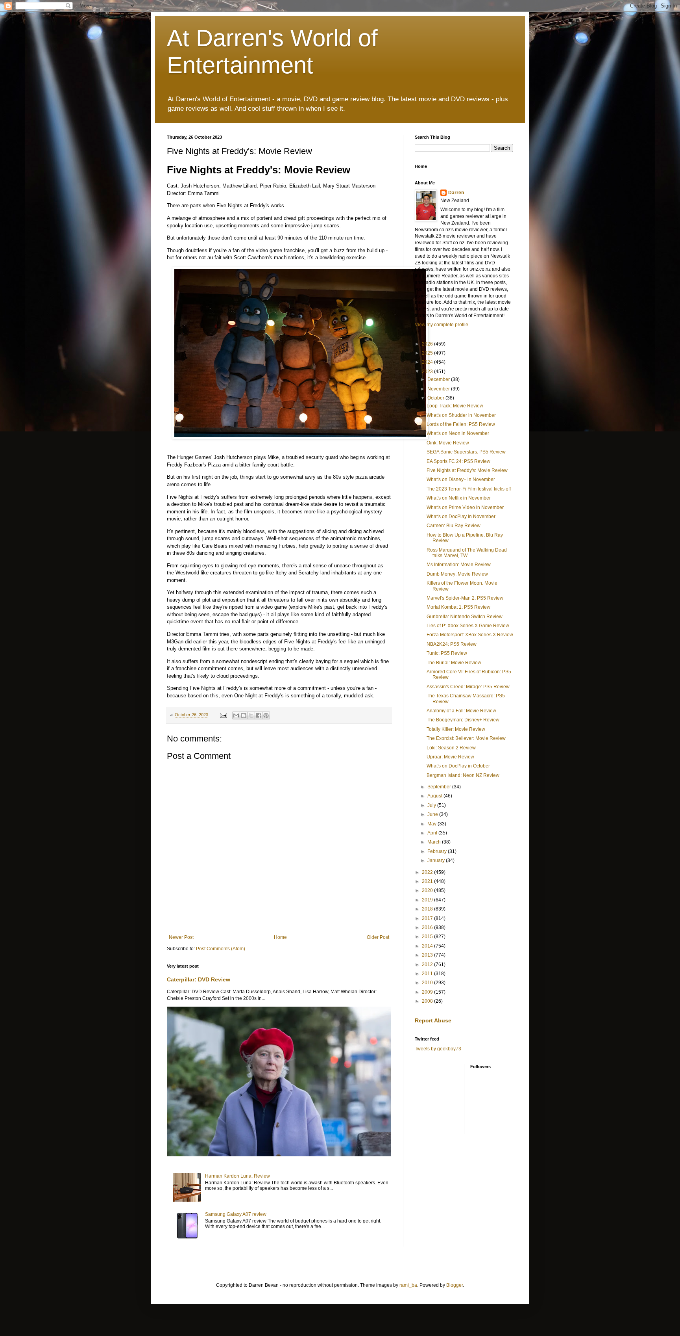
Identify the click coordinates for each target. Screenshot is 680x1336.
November (439, 389)
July (432, 805)
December (439, 379)
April (432, 833)
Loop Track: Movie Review (455, 406)
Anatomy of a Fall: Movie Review (461, 711)
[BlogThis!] (244, 715)
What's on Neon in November (458, 433)
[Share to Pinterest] (266, 715)
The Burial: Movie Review (454, 662)
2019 (428, 900)
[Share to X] (251, 715)
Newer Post (181, 937)
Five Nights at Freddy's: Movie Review (467, 470)
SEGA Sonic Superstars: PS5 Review (466, 452)
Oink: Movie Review (448, 443)
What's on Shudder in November (461, 415)
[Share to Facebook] (258, 715)
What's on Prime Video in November (465, 507)
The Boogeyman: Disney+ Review (463, 720)
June (433, 814)
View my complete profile (441, 324)
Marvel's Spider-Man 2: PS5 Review (465, 598)
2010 (428, 982)
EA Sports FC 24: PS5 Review (458, 461)
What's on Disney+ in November (461, 479)
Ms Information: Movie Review (459, 564)
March (434, 842)
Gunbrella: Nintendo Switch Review (465, 616)
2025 (428, 353)
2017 (428, 918)
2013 (428, 955)
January (436, 860)
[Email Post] (223, 714)
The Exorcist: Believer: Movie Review (466, 738)
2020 (428, 890)
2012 (428, 964)
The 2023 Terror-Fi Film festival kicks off (469, 489)
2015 (428, 936)
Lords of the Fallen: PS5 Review (461, 424)
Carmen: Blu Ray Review (453, 525)
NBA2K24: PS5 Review (452, 644)
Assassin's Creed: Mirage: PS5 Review (468, 686)
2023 (428, 371)
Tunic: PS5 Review (447, 653)
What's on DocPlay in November (461, 516)
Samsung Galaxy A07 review (235, 1214)
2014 (428, 946)
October (436, 398)
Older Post (378, 937)
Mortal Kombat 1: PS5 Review (458, 607)
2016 (428, 927)
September (439, 787)
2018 (428, 909)
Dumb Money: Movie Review (457, 574)
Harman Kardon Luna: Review (237, 1176)
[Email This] (236, 715)
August (435, 796)
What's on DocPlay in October (458, 766)
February (437, 851)
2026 (428, 344)
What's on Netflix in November (459, 498)
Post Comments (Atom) (220, 948)
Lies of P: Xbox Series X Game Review (468, 625)
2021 (428, 881)
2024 (428, 362)
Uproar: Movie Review (450, 757)
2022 (428, 872)
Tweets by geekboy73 (438, 1049)
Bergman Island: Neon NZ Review (463, 775)
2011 (428, 973)
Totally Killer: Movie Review (456, 729)
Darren (456, 192)
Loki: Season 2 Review (451, 748)
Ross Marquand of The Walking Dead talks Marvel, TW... (467, 552)
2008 (428, 1001)
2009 (428, 992)
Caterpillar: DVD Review (198, 979)
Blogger (454, 1285)
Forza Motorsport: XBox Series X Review (470, 634)
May (432, 824)
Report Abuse (433, 1020)
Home (280, 937)
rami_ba (408, 1285)
